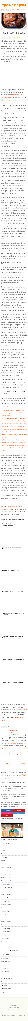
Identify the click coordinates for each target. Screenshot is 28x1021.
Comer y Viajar (22, 710)
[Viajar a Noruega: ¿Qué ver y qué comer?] (13, 608)
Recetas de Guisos (5, 884)
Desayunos (3, 850)
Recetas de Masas (5, 897)
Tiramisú (3, 981)
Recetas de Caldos (5, 870)
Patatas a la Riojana (6, 988)
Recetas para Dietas (6, 935)
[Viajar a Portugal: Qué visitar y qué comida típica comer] (13, 632)
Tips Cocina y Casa (5, 945)
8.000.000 (7, 810)
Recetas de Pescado (6, 904)
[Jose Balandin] (5, 736)
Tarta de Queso (4, 958)
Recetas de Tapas (5, 924)
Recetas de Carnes (5, 874)
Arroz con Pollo (4, 968)
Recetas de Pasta (5, 901)
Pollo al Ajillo (4, 985)
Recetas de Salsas (5, 918)
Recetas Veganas (5, 938)
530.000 (7, 813)
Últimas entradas (11, 727)
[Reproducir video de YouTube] (14, 75)
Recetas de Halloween (6, 887)
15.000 (6, 815)
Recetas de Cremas (6, 877)
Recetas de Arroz (5, 864)
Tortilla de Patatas (5, 961)
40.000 (18, 813)
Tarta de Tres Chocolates (7, 978)
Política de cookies (14, 1007)
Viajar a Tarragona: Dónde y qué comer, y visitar (13, 660)
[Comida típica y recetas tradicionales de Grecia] (13, 654)
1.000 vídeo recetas (11, 743)
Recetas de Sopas (5, 921)
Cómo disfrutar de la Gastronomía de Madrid (11, 547)
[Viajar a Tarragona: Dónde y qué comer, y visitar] (13, 677)
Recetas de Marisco (6, 894)
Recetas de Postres (5, 911)
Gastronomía (4, 853)
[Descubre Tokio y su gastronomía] (13, 587)
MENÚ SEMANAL (5, 954)
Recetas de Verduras (6, 931)
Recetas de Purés (5, 914)
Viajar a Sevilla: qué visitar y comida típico (13, 682)
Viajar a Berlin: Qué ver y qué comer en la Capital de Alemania (13, 524)
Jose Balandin (13, 730)
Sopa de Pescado (5, 971)
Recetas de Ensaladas (6, 880)
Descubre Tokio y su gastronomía (10, 570)
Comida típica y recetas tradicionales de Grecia (12, 637)
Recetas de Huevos (5, 891)
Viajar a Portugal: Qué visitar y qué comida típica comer (13, 614)
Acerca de (4, 727)
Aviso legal (14, 1005)
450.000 (19, 810)
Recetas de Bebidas (6, 867)
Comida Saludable (5, 843)
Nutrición (3, 860)
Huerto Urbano (4, 857)
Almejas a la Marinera (6, 992)
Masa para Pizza (5, 965)
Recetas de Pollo (5, 907)
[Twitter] (25, 731)
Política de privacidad (14, 1010)
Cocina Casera (16, 732)
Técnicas (3, 941)
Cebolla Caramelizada (6, 975)
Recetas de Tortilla (5, 928)
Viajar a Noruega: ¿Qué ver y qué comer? (13, 591)
